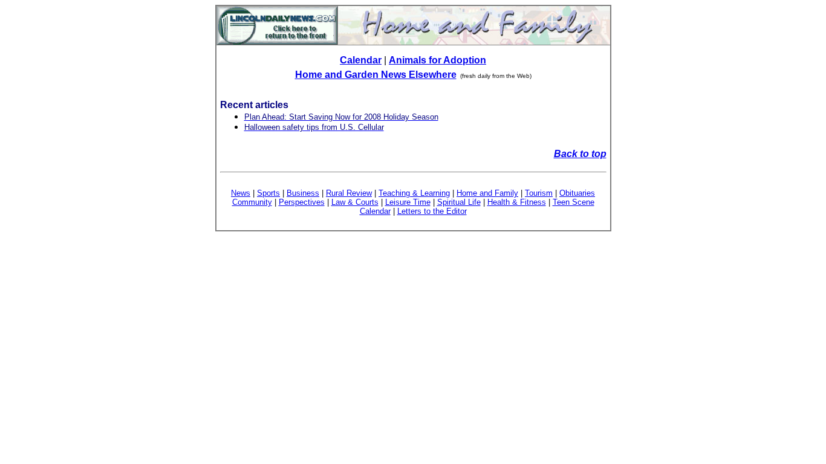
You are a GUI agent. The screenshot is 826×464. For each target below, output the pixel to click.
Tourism (539, 193)
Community (252, 202)
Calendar (361, 60)
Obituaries (577, 193)
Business (303, 193)
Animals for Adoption (437, 60)
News (240, 193)
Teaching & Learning (414, 193)
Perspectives (302, 202)
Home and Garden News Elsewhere (376, 74)
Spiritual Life (459, 202)
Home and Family (487, 193)
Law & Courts (355, 202)
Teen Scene (573, 202)
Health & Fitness (516, 202)
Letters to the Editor (432, 211)
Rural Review (349, 193)
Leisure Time (408, 202)
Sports (268, 193)
